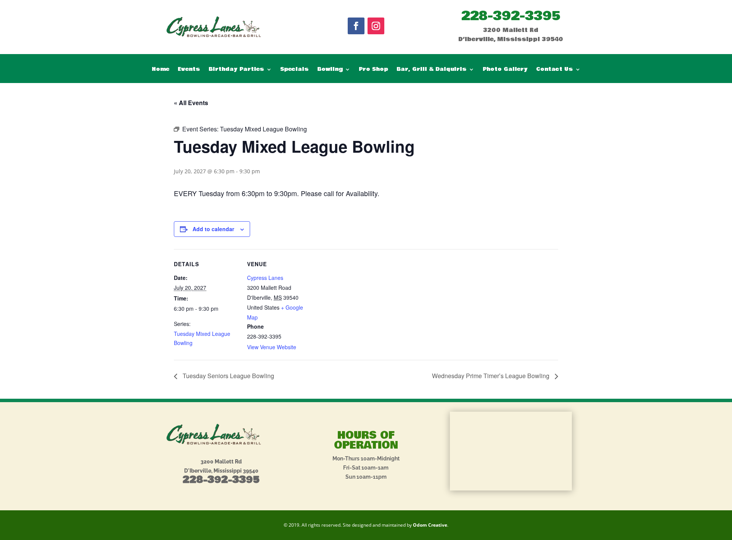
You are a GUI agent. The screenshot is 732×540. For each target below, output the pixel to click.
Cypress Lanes (265, 277)
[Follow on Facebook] (356, 26)
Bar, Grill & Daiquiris (431, 70)
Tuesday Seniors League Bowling (227, 375)
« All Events (191, 102)
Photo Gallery (505, 70)
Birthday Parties (236, 70)
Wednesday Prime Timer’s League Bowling (491, 375)
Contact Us (554, 70)
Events (189, 70)
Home (160, 70)
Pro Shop (373, 70)
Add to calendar (213, 229)
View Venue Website (271, 347)
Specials (294, 70)
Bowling (330, 70)
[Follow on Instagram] (376, 26)
